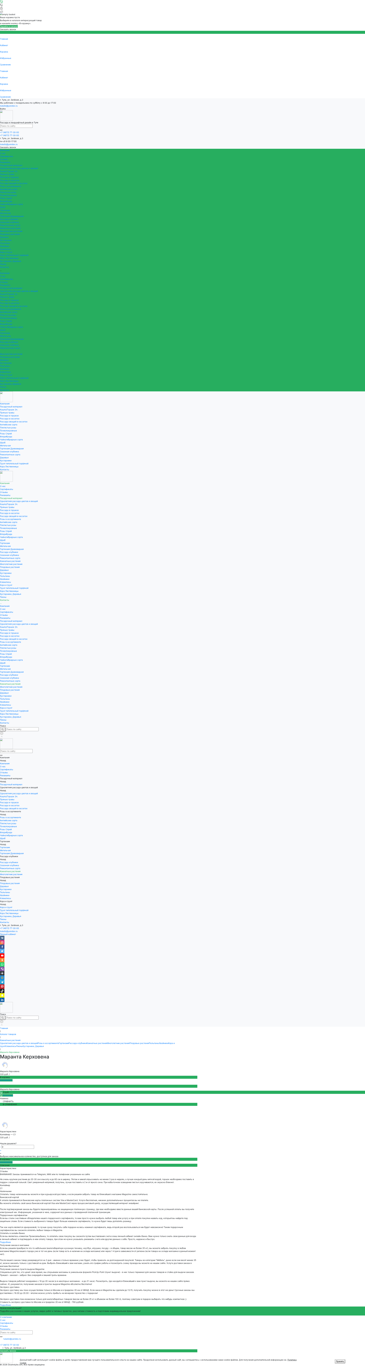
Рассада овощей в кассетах (14, 183)
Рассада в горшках (9, 177)
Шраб (2, 207)
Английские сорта (8, 189)
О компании (6, 1317)
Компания (5, 273)
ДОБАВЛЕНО (6, 1080)
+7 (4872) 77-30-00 (9, 928)
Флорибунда (6, 201)
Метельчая (5, 213)
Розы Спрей (6, 198)
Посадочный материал (11, 288)
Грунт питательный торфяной (14, 255)
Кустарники (5, 240)
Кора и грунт (6, 252)
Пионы (3, 264)
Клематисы (5, 249)
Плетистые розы (8, 192)
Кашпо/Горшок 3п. (9, 171)
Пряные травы (7, 174)
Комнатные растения (10, 228)
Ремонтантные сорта (10, 225)
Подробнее (5, 1242)
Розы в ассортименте (10, 186)
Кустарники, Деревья (10, 261)
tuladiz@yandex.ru (9, 106)
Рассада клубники (9, 219)
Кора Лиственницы (9, 258)
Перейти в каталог (9, 26)
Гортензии (5, 210)
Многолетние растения (11, 231)
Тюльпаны (5, 243)
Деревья (4, 237)
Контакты (4, 390)
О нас (3, 153)
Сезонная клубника (9, 222)
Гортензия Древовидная (12, 216)
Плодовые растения (10, 234)
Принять (340, 1361)
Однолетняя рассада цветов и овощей (19, 168)
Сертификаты (6, 156)
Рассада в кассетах (10, 180)
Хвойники (4, 246)
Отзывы (4, 159)
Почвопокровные (8, 195)
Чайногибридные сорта (11, 204)
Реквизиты (5, 162)
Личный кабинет (8, 934)
